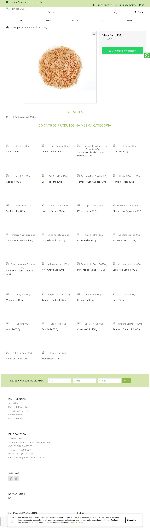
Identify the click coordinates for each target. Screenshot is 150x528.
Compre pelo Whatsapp (123, 50)
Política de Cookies (76, 522)
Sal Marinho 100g (15, 210)
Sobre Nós (13, 403)
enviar (126, 380)
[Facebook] (140, 5)
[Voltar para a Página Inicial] (7, 27)
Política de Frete (15, 418)
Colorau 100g (13, 151)
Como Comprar (15, 414)
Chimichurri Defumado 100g (127, 210)
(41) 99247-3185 (127, 5)
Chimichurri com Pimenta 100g (19, 272)
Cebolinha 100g (85, 299)
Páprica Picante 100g (53, 210)
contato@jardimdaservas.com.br (26, 2)
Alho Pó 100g (13, 329)
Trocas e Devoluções (18, 410)
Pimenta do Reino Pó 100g (91, 269)
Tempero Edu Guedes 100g (91, 181)
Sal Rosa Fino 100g (52, 181)
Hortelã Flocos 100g (123, 181)
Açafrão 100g (13, 181)
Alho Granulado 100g (53, 269)
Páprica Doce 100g (87, 210)
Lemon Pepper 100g (52, 151)
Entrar (140, 12)
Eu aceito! (131, 520)
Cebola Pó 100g (50, 329)
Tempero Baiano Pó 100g (126, 329)
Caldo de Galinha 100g (53, 240)
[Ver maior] (94, 33)
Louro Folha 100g (86, 240)
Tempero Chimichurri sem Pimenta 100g (90, 153)
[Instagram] (143, 5)
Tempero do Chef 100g (54, 299)
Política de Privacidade (18, 407)
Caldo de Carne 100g (17, 358)
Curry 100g (119, 299)
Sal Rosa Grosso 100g (124, 240)
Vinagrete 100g (14, 299)
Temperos (18, 27)
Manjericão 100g (50, 358)
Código (105, 39)
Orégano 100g (120, 151)
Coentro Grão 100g (87, 329)
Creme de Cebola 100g (125, 269)
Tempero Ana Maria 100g (19, 240)
